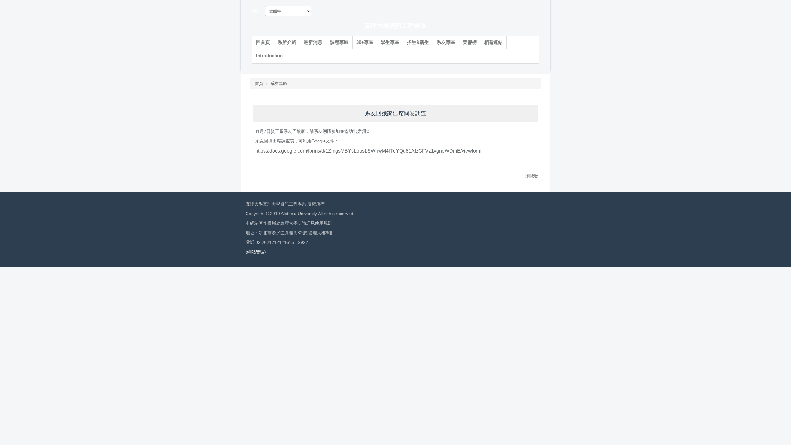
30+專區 (364, 42)
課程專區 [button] (339, 42)
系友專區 (278, 83)
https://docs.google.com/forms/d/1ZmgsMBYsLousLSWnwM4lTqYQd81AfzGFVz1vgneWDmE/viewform (368, 151)
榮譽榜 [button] (470, 42)
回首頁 (263, 42)
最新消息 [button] (313, 42)
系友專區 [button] (446, 42)
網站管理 (255, 251)
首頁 (259, 83)
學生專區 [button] (390, 42)
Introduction (269, 55)
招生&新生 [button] (418, 42)
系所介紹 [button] (287, 42)
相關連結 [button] (493, 42)
